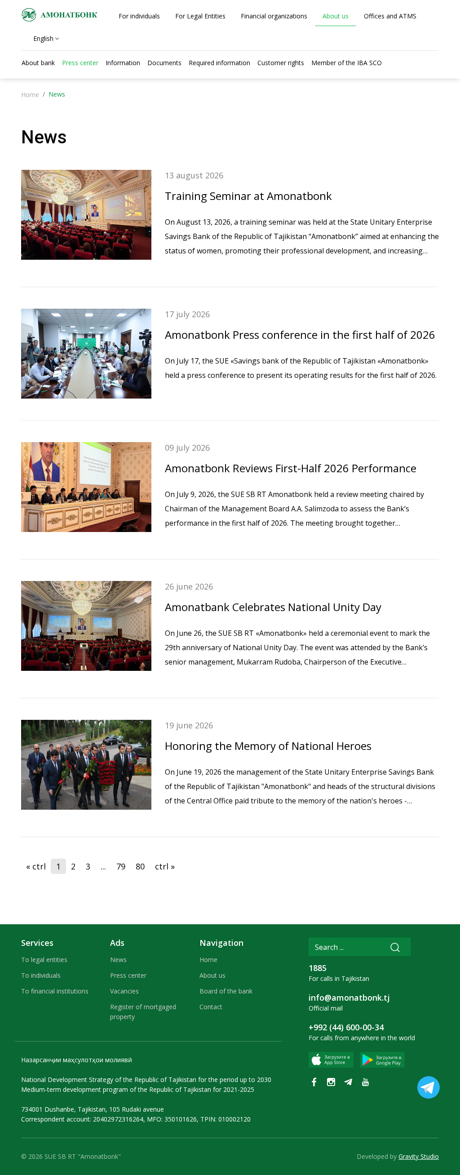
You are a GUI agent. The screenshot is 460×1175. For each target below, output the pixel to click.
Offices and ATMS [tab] (390, 16)
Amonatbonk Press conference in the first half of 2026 (300, 334)
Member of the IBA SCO (346, 62)
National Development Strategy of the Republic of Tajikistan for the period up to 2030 (146, 1079)
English (43, 38)
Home (30, 94)
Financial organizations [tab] (274, 16)
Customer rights (280, 62)
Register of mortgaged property (143, 1011)
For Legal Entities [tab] (200, 16)
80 (140, 866)
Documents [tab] (164, 62)
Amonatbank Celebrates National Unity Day (273, 606)
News (118, 959)
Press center (128, 975)
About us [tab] (336, 16)
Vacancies (124, 991)
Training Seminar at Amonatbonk (248, 195)
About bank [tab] (38, 62)
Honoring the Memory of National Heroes (268, 745)
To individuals (41, 975)
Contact (210, 1006)
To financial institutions (54, 991)
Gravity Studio (418, 1156)
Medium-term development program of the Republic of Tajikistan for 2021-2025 (137, 1089)
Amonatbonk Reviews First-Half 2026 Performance (290, 468)
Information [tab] (123, 62)
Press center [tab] (80, 62)
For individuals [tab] (139, 16)
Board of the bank (225, 991)
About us (212, 975)
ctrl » (165, 866)
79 (120, 866)
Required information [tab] (219, 62)
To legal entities (44, 959)
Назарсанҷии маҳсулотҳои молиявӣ (76, 1059)
